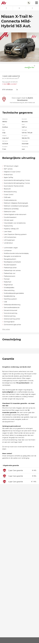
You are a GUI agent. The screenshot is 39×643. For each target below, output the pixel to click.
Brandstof (24, 119)
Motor (23, 124)
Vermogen (24, 130)
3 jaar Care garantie (15, 476)
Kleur (3, 130)
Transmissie (25, 141)
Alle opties (6, 329)
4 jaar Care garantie (15, 482)
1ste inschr (5, 141)
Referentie (4, 119)
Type (3, 124)
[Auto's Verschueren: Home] (3, 2)
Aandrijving (25, 146)
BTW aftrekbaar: (7, 89)
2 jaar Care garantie (15, 470)
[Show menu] (35, 2)
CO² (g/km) (24, 135)
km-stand (4, 146)
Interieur (4, 135)
